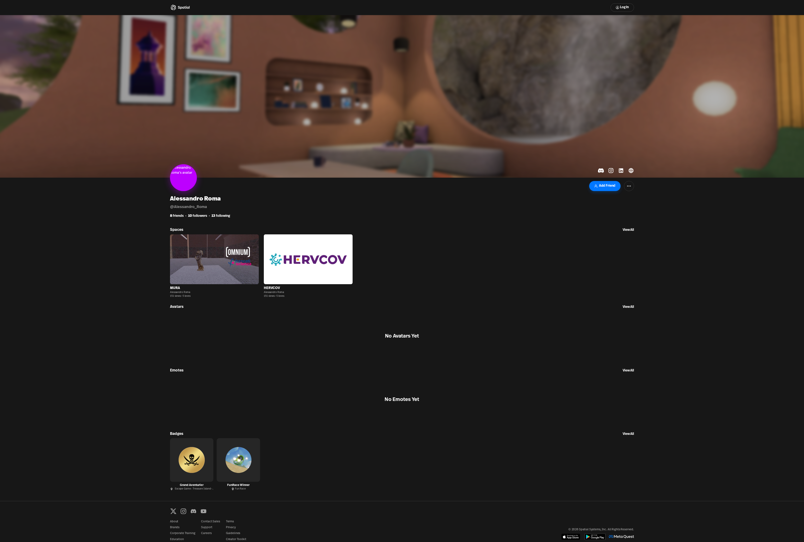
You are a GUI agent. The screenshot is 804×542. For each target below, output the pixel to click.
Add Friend (607, 186)
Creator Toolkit (236, 539)
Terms (230, 521)
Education (177, 539)
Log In (624, 7)
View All (628, 230)
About (174, 521)
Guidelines (233, 533)
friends (177, 216)
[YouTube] (203, 511)
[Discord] (193, 511)
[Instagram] (183, 511)
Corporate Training (182, 533)
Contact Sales (210, 521)
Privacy (231, 527)
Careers (206, 533)
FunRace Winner (238, 485)
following (220, 216)
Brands (174, 527)
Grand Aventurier (191, 485)
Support (206, 527)
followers (197, 216)
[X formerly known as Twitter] (173, 511)
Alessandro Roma (180, 292)
